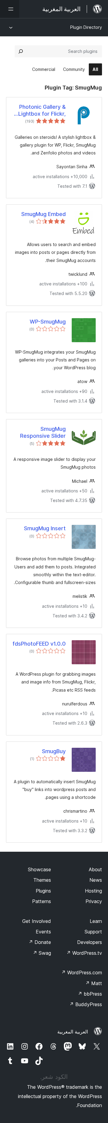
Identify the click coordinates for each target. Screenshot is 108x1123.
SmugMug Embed (43, 214)
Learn (96, 921)
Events (43, 932)
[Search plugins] (21, 51)
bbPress (90, 994)
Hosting (93, 891)
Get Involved (36, 921)
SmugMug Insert (45, 528)
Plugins (43, 891)
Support (93, 932)
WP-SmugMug (48, 321)
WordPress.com (81, 972)
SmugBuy (54, 751)
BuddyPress (85, 1004)
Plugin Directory (86, 27)
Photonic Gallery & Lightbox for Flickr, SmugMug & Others (41, 110)
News (95, 880)
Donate (39, 942)
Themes (42, 880)
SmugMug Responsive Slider (43, 432)
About (95, 869)
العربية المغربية (72, 1032)
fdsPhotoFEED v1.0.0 (39, 644)
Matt (93, 983)
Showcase (39, 869)
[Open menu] (9, 9)
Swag (42, 953)
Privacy (94, 901)
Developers (89, 942)
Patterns (41, 901)
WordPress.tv (84, 953)
